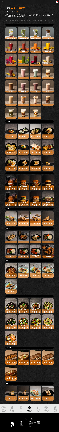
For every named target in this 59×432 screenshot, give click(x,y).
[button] (57, 2)
